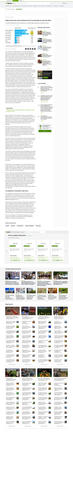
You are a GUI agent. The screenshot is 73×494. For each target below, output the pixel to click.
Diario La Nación (16, 24)
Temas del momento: (11, 9)
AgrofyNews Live (49, 5)
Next (66, 251)
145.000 (14, 255)
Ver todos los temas (12, 364)
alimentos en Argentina (30, 225)
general (7, 225)
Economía (43, 5)
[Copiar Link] (35, 49)
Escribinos (45, 77)
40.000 (56, 255)
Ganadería (35, 5)
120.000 (28, 255)
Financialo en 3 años (27, 258)
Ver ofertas (29, 235)
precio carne (38, 225)
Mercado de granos (17, 5)
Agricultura (30, 5)
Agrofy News (7, 17)
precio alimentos (20, 225)
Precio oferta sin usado (14, 257)
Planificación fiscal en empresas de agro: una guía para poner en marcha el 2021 (20, 110)
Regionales (56, 5)
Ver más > (49, 68)
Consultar (15, 260)
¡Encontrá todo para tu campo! (17, 232)
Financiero (12, 17)
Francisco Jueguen (8, 24)
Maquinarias (61, 5)
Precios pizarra (24, 5)
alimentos (13, 225)
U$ (11, 255)
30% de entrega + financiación (15, 258)
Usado (11, 247)
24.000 (42, 255)
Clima (39, 5)
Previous (6, 251)
